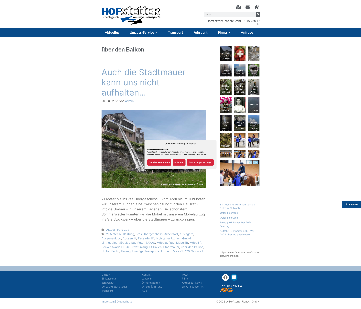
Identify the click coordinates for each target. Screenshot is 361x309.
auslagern (186, 234)
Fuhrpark (200, 32)
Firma (222, 32)
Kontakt (146, 274)
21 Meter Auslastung (120, 234)
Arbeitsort (171, 234)
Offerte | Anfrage (152, 286)
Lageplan (147, 278)
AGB (144, 290)
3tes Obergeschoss (149, 234)
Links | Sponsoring (192, 286)
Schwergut (108, 282)
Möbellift (182, 242)
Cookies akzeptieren (159, 162)
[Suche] (258, 14)
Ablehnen (179, 162)
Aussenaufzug (111, 238)
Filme (185, 278)
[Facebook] (225, 277)
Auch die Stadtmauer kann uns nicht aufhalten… (144, 82)
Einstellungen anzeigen (200, 162)
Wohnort (197, 251)
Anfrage (247, 32)
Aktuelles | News (192, 282)
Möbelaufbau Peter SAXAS (136, 242)
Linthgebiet (109, 242)
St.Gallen (155, 247)
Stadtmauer (171, 247)
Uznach (166, 251)
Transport (175, 32)
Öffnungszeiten (151, 282)
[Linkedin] (234, 277)
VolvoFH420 (181, 251)
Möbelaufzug (165, 242)
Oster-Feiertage (229, 213)
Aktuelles (112, 32)
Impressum (108, 301)
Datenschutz (124, 301)
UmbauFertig (110, 251)
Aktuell (110, 229)
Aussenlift (129, 238)
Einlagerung (109, 278)
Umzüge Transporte (145, 251)
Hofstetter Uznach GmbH (173, 238)
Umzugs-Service (142, 32)
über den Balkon (192, 247)
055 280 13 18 (252, 22)
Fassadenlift (146, 238)
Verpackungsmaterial (114, 286)
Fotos (185, 274)
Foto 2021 (123, 229)
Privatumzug (139, 247)
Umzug (126, 251)
